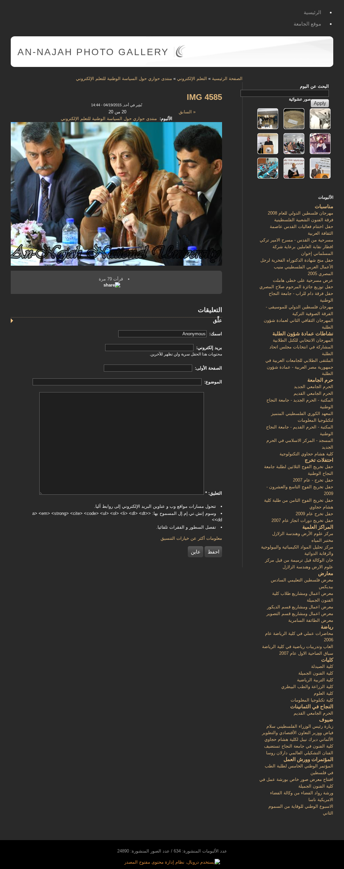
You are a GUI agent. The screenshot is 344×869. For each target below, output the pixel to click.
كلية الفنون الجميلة (315, 673)
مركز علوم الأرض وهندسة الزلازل (302, 533)
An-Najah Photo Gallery (93, 52)
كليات (327, 660)
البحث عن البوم (314, 86)
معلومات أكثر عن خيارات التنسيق (191, 538)
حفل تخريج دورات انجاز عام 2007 (302, 520)
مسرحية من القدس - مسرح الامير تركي (296, 239)
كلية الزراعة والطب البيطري (307, 686)
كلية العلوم (323, 693)
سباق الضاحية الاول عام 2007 (306, 653)
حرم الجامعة (320, 380)
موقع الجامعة (307, 24)
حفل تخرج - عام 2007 (313, 480)
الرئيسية (312, 12)
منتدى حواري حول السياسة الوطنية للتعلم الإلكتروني (124, 78)
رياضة (327, 627)
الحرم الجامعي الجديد (313, 386)
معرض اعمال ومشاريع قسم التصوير (299, 613)
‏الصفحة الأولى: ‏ (208, 368)
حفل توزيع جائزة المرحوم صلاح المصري (296, 286)
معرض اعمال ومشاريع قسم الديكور (300, 606)
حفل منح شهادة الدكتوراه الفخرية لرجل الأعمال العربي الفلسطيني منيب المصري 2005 (296, 267)
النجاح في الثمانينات (311, 706)
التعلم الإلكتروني (192, 78)
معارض (325, 573)
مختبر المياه (322, 540)
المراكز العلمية (317, 527)
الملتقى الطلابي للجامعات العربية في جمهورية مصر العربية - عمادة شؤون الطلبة (299, 367)
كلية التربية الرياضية (315, 679)
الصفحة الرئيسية (227, 78)
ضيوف (326, 719)
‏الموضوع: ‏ (212, 381)
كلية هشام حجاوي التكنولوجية (306, 453)
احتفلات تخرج (319, 460)
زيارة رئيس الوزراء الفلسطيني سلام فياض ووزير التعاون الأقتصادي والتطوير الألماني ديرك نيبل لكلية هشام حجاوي (297, 733)
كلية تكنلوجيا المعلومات (312, 700)
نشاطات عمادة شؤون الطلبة (302, 333)
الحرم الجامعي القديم (313, 393)
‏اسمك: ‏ (215, 333)
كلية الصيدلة (322, 666)
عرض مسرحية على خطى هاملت (303, 280)
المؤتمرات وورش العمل (308, 759)
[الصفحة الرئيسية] (180, 56)
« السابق (187, 111)
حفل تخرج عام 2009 (314, 513)
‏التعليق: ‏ (213, 493)
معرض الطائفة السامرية (310, 620)
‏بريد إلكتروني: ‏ (208, 347)
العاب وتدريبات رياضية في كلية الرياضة (297, 646)
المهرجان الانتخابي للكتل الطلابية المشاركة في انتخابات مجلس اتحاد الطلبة (301, 347)
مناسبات (324, 206)
